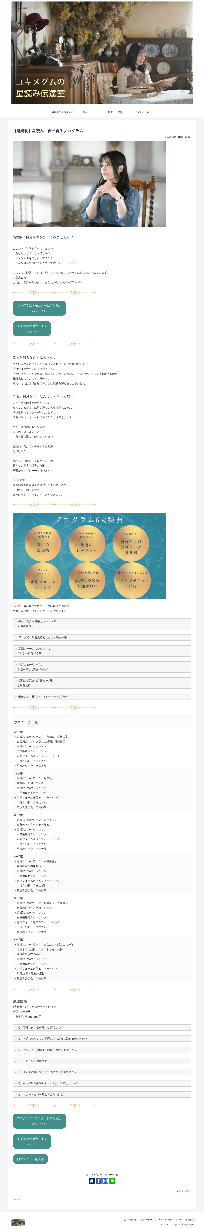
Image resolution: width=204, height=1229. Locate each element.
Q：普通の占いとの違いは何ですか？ (40, 1027)
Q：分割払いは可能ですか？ (35, 1061)
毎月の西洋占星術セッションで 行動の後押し (35, 624)
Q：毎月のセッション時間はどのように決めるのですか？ (53, 1038)
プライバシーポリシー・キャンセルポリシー (160, 1219)
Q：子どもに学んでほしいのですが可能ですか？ (47, 1072)
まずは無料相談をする (32, 328)
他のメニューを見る (30, 1159)
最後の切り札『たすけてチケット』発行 (42, 696)
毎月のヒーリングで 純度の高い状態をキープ (30, 667)
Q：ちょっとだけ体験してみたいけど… (42, 1094)
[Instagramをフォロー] (105, 1181)
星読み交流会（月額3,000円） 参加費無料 (34, 683)
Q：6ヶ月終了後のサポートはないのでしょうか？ (48, 1083)
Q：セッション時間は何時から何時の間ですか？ (47, 1049)
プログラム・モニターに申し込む (39, 308)
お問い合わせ (130, 1219)
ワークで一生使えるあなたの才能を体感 (42, 637)
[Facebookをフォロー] (99, 1181)
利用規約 (189, 1219)
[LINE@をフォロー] (112, 1181)
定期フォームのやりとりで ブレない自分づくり (32, 651)
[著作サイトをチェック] (92, 1181)
